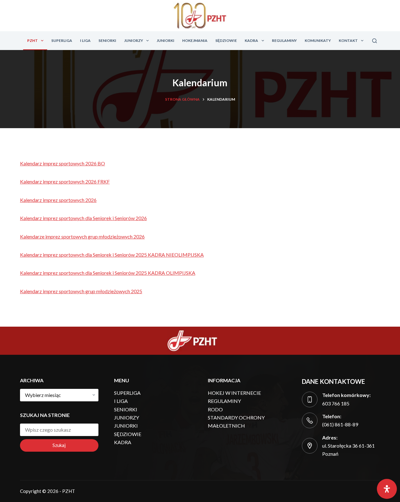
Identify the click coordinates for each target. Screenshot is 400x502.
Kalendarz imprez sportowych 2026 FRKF (65, 181)
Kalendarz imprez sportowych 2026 (58, 200)
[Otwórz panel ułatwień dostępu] (387, 489)
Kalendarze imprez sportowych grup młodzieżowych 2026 (82, 236)
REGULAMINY (284, 40)
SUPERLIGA (61, 40)
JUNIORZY (133, 40)
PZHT (32, 40)
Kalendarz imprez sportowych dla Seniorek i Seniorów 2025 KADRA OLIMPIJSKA (107, 273)
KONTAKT (348, 40)
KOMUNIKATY (318, 40)
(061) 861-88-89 (340, 424)
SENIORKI (107, 40)
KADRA (251, 40)
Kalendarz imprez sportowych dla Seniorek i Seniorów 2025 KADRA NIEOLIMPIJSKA (112, 255)
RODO (215, 409)
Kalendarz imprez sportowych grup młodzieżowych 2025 (81, 291)
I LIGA (85, 40)
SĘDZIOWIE (226, 40)
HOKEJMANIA (195, 40)
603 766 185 (335, 403)
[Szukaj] (374, 40)
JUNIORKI (165, 40)
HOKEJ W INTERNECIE (234, 393)
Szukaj (59, 445)
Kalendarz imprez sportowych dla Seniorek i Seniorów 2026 (83, 218)
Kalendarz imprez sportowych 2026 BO (62, 163)
